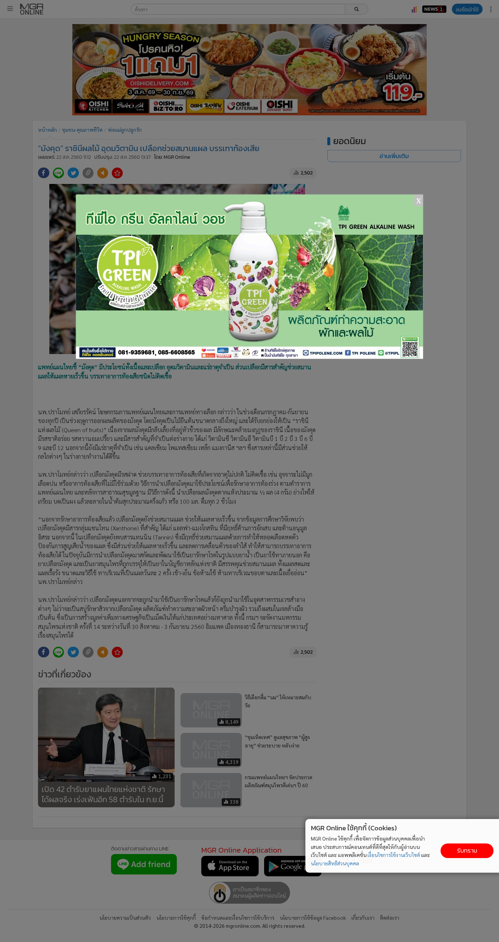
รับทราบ (467, 850)
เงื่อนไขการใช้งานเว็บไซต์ (393, 854)
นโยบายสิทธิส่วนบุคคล (335, 863)
